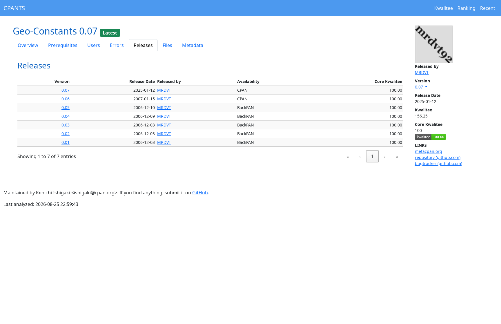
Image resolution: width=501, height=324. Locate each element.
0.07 (419, 87)
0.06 (65, 99)
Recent (487, 8)
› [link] (385, 156)
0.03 (65, 125)
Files (167, 45)
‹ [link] (360, 156)
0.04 (65, 116)
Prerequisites (62, 45)
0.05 (65, 107)
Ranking (466, 8)
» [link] (397, 156)
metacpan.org (428, 151)
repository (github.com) (437, 157)
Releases (143, 45)
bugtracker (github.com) (438, 163)
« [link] (347, 156)
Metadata (192, 45)
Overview (28, 45)
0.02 (65, 133)
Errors (117, 45)
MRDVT (422, 72)
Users (93, 45)
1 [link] (372, 156)
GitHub (200, 192)
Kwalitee (443, 8)
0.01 (65, 142)
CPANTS (14, 8)
